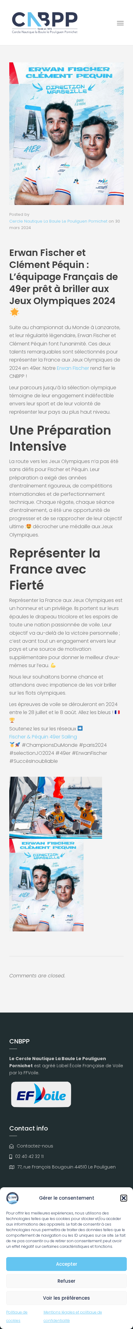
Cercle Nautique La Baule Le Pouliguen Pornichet (58, 221)
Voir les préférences (66, 1298)
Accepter (66, 1264)
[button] (124, 1198)
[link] (73, 368)
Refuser (66, 1281)
